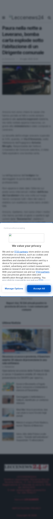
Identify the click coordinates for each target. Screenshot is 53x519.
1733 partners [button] (21, 251)
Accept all (39, 288)
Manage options (14, 288)
